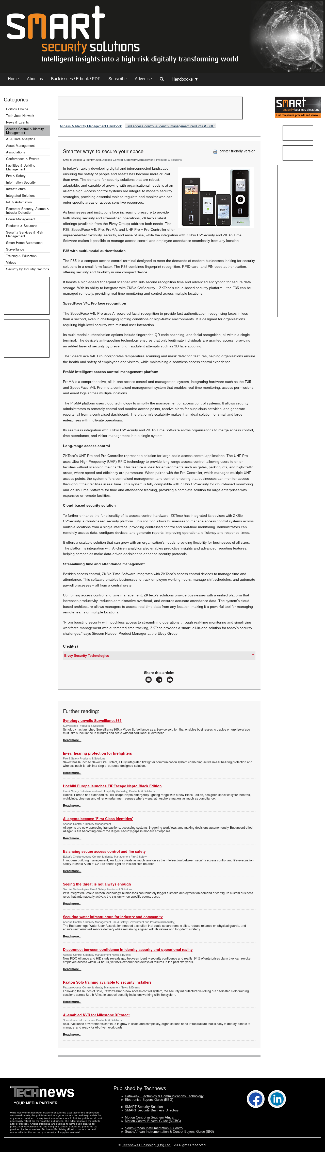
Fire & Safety (16, 175)
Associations (15, 152)
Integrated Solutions (21, 195)
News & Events (17, 122)
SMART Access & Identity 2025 (82, 159)
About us (35, 79)
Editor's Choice (17, 109)
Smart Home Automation (24, 242)
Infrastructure (16, 188)
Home (13, 79)
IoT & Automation (19, 202)
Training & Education (21, 255)
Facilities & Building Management (20, 167)
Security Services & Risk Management (24, 234)
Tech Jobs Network (20, 115)
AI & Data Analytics (20, 138)
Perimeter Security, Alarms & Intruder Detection (27, 210)
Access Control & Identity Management (25, 130)
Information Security (21, 182)
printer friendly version (237, 150)
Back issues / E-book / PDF (75, 79)
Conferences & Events (22, 158)
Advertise (143, 79)
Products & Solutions (21, 225)
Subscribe (117, 79)
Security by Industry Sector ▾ (27, 269)
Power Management (20, 219)
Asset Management (20, 145)
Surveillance (15, 249)
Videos (11, 262)
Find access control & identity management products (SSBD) (170, 125)
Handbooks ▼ (185, 79)
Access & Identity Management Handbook (91, 125)
